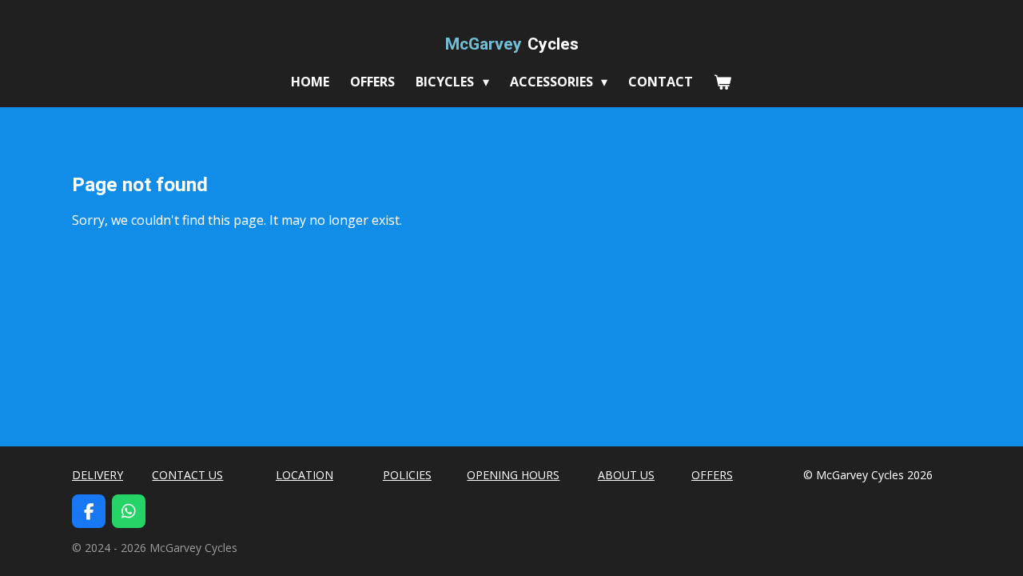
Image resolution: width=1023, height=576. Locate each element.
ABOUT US (626, 474)
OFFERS (712, 474)
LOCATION (304, 474)
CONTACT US (187, 474)
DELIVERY (97, 474)
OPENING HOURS (513, 474)
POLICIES (407, 474)
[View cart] (722, 81)
